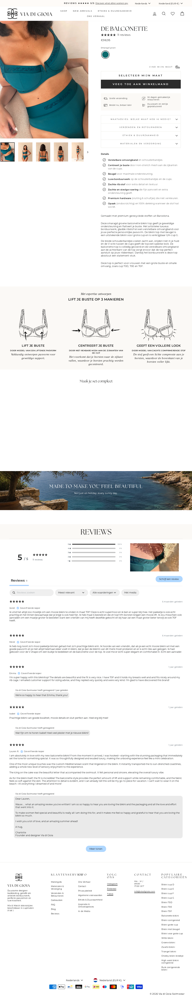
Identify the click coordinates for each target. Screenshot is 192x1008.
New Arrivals (82, 11)
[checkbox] (130, 592)
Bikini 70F (166, 911)
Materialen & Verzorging (57, 887)
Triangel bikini (168, 951)
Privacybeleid (85, 891)
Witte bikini (167, 938)
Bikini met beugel (170, 929)
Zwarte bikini (168, 947)
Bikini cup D (167, 884)
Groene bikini (168, 942)
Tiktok (110, 894)
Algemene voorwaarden (90, 895)
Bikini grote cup (169, 925)
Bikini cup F (167, 893)
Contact (82, 886)
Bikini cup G (167, 898)
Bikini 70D (166, 902)
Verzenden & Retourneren (57, 894)
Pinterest (111, 889)
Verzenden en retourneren (140, 127)
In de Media (84, 911)
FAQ (53, 905)
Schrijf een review (169, 579)
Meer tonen (95, 848)
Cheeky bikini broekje (172, 956)
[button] (95, 544)
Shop (63, 11)
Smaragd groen (105, 54)
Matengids (56, 882)
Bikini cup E (167, 889)
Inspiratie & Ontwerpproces (86, 905)
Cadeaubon (57, 900)
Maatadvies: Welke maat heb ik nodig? (141, 119)
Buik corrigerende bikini (170, 968)
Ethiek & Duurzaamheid (115, 11)
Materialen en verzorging (140, 144)
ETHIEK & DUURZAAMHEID (141, 135)
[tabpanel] (96, 722)
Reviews (55, 914)
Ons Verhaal (96, 16)
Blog (53, 909)
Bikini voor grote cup (172, 933)
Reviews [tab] (19, 580)
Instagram (112, 884)
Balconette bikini (170, 916)
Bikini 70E (166, 907)
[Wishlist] (172, 14)
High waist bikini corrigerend (170, 961)
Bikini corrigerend (170, 920)
